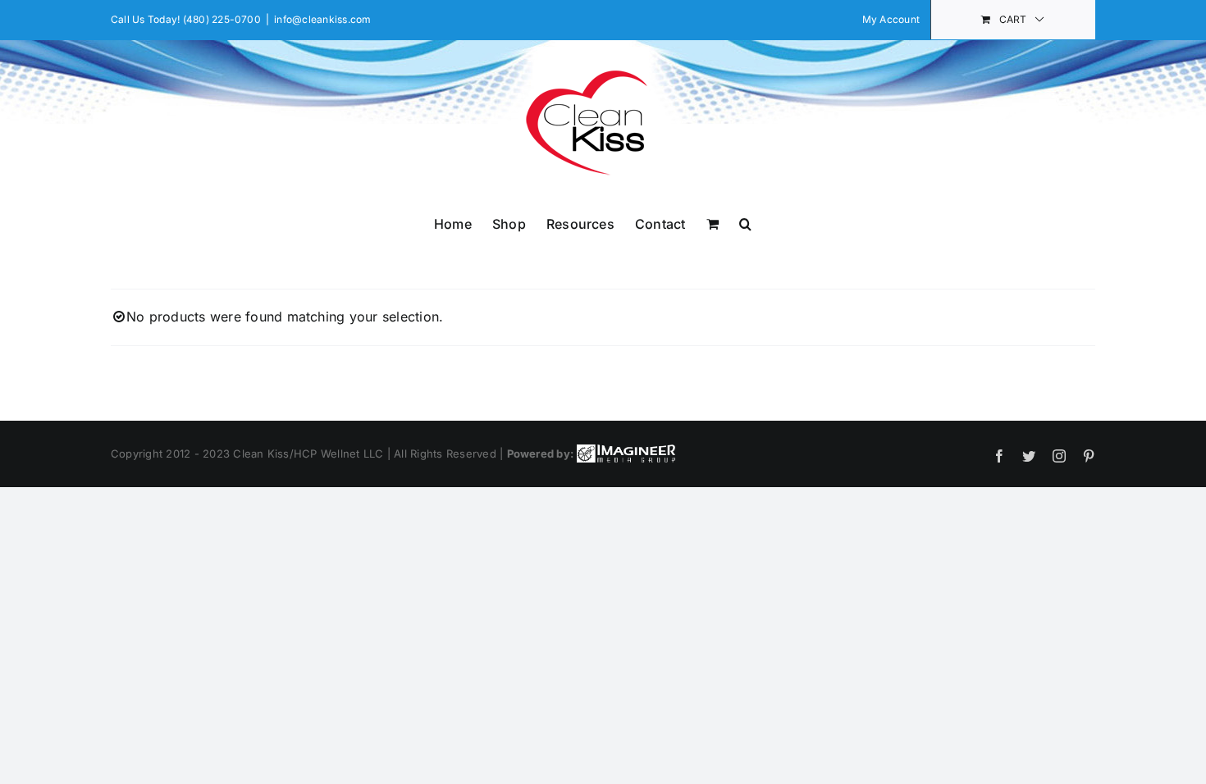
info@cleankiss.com (322, 19)
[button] (745, 222)
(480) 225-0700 (222, 19)
